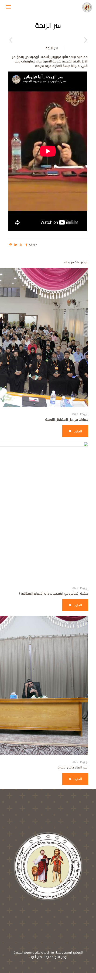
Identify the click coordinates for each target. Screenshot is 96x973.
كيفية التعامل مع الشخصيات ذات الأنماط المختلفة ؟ (53, 593)
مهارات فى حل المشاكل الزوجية (66, 420)
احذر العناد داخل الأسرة (73, 767)
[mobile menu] (9, 7)
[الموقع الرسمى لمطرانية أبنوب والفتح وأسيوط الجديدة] (87, 7)
